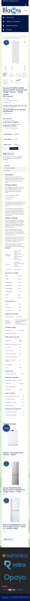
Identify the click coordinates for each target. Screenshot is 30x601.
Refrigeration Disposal (11, 128)
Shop (7, 36)
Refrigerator (5, 159)
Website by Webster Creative (7, 596)
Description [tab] (7, 165)
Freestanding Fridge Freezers (9, 158)
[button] (25, 42)
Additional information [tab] (9, 168)
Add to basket (14, 148)
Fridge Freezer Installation (12, 124)
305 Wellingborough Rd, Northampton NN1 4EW (19, 598)
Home (4, 36)
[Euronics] (8, 540)
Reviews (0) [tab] (6, 170)
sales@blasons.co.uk (14, 1)
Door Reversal (10, 120)
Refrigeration (15, 36)
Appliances (11, 36)
